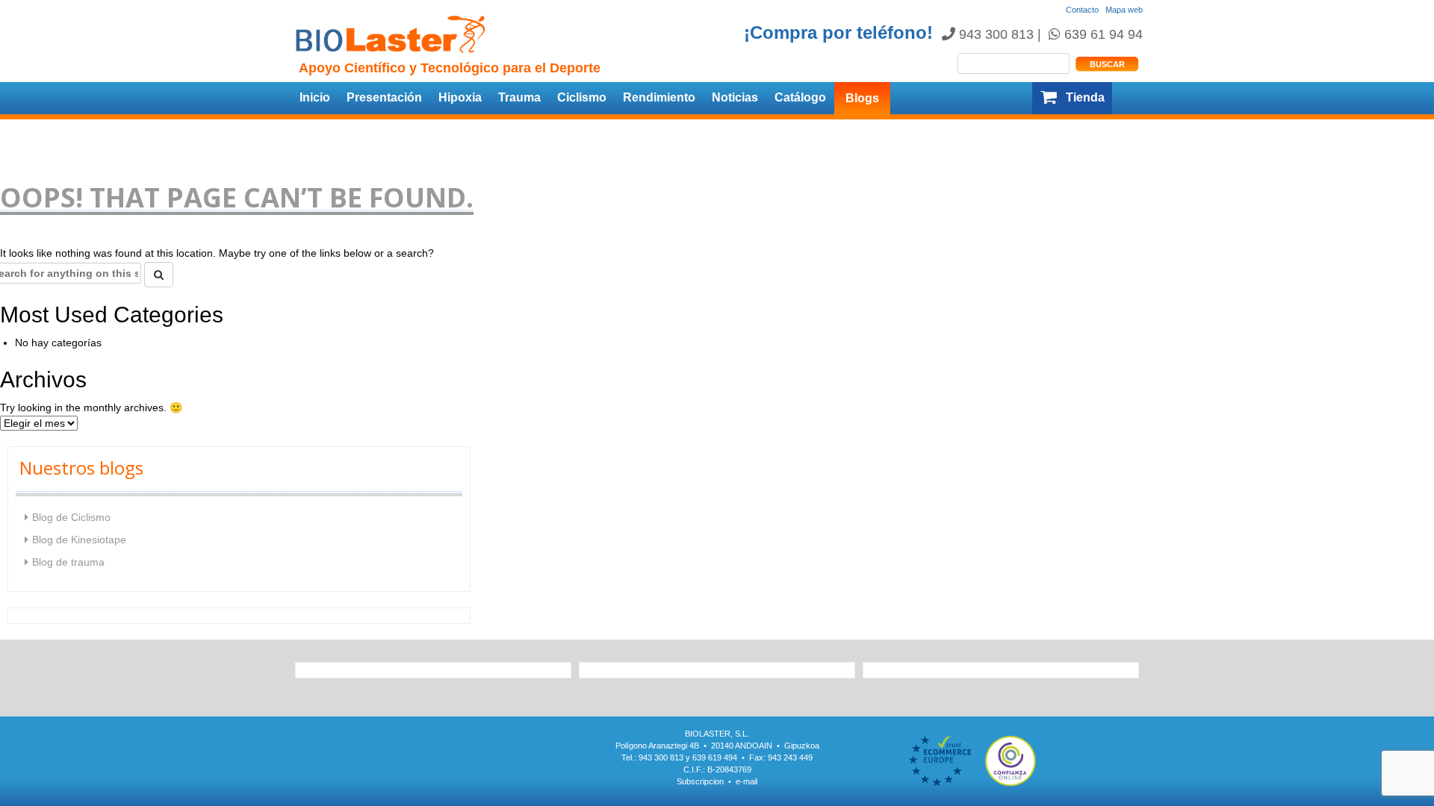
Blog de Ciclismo (71, 517)
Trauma (519, 97)
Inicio (314, 97)
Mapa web (1124, 9)
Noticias (735, 97)
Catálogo (800, 97)
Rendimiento (659, 97)
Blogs (862, 98)
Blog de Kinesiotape (79, 540)
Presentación (384, 97)
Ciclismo (581, 97)
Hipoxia (460, 97)
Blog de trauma (68, 562)
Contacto (1082, 9)
